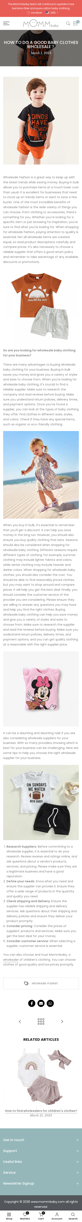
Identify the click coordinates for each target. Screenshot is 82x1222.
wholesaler (11, 960)
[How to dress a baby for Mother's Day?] (19, 1021)
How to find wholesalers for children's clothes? (41, 1111)
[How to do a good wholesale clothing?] (62, 1021)
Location (36, 12)
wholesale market (45, 983)
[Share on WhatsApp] (50, 1003)
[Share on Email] (41, 1003)
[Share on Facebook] (31, 1003)
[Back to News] (41, 1021)
